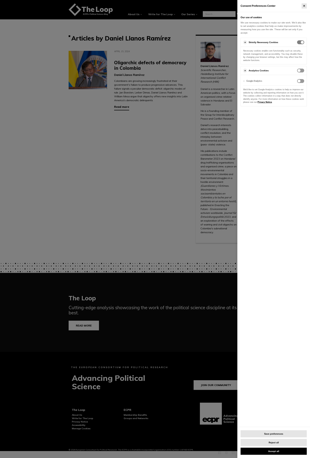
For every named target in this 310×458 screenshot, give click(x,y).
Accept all (273, 451)
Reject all (274, 442)
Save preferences (273, 434)
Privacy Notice (265, 102)
